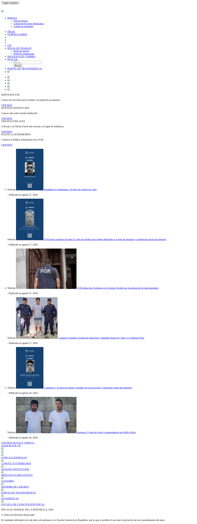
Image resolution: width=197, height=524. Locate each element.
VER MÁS (6, 105)
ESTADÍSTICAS (10, 498)
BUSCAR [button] (12, 59)
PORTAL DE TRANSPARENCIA (24, 68)
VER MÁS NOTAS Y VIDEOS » (18, 443)
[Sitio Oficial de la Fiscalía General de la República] (98, 10)
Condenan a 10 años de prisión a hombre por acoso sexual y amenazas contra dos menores (88, 387)
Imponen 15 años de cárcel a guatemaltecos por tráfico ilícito (106, 432)
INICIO (11, 31)
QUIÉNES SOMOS (17, 34)
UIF (9, 45)
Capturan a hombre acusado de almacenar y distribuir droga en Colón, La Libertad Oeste (101, 338)
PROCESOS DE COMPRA (21, 56)
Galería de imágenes (23, 26)
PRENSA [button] (12, 18)
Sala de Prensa (21, 21)
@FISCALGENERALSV (14, 457)
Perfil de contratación (24, 53)
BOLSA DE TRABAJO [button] (19, 48)
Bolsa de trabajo (21, 51)
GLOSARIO (7, 481)
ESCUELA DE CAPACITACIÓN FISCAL (23, 504)
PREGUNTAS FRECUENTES (17, 475)
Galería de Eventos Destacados (29, 23)
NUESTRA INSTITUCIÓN (15, 469)
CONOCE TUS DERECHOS (16, 463)
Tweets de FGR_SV (11, 445)
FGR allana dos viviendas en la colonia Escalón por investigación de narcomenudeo (118, 288)
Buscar (18, 65)
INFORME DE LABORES (15, 487)
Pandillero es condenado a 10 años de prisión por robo (70, 189)
